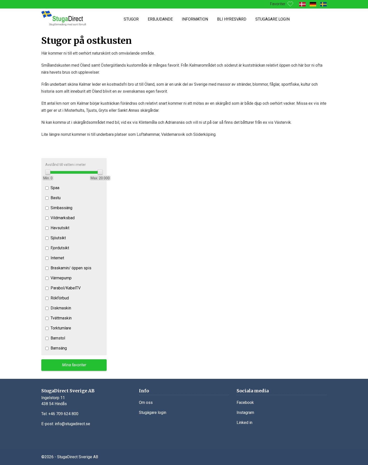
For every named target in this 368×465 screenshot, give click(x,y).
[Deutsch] (313, 4)
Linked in (244, 422)
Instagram (245, 412)
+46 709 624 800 (63, 413)
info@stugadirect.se (72, 423)
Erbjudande (160, 19)
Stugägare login (272, 19)
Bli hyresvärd (231, 19)
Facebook (245, 402)
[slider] (47, 171)
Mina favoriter (74, 365)
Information (195, 19)
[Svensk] (323, 4)
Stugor (131, 19)
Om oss (146, 402)
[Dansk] (302, 4)
